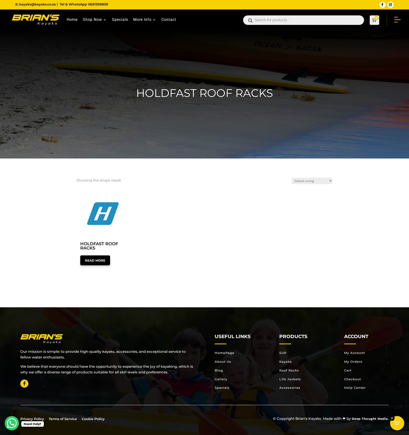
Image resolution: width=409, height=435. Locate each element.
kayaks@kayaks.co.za (37, 4)
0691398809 (98, 4)
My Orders (353, 361)
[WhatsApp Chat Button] (12, 423)
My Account (354, 353)
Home (72, 19)
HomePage (224, 353)
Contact (168, 19)
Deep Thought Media (370, 419)
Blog (219, 370)
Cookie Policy (93, 419)
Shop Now (92, 19)
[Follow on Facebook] (382, 5)
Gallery (221, 379)
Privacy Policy (32, 419)
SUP (282, 353)
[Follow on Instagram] (390, 5)
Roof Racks (289, 370)
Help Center (355, 388)
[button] (94, 195)
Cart (347, 370)
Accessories (289, 388)
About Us (223, 361)
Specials (120, 19)
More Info (142, 19)
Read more (95, 260)
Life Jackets (290, 379)
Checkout (352, 379)
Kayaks (285, 361)
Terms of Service (63, 419)
